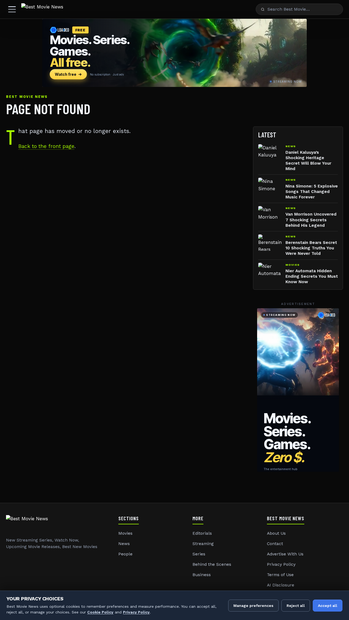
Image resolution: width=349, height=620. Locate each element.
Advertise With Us (285, 554)
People (125, 554)
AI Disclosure (280, 585)
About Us (276, 533)
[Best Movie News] (42, 9)
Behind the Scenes (211, 564)
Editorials (202, 533)
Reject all (296, 605)
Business (201, 574)
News (124, 543)
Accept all (327, 605)
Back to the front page (46, 146)
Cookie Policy (100, 612)
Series (198, 554)
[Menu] (12, 9)
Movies (125, 533)
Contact (275, 543)
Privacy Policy (281, 564)
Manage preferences (253, 605)
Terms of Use (280, 574)
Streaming (203, 543)
